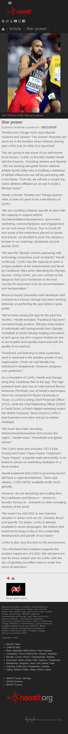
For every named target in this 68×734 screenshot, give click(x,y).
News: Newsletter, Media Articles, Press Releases (29, 650)
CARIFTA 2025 (13, 647)
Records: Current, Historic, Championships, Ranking (30, 657)
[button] (10, 3)
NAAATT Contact (14, 685)
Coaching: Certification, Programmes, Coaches (27, 666)
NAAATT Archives (14, 681)
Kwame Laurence (27, 127)
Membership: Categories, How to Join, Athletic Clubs (30, 663)
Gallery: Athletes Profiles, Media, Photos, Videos (28, 669)
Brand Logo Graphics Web (49, 720)
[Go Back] (7, 578)
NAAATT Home (13, 644)
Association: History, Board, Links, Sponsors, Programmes (33, 660)
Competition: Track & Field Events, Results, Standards (31, 654)
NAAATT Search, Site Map (18, 678)
